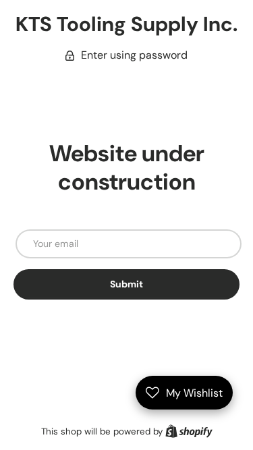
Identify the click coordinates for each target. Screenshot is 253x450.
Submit (126, 284)
